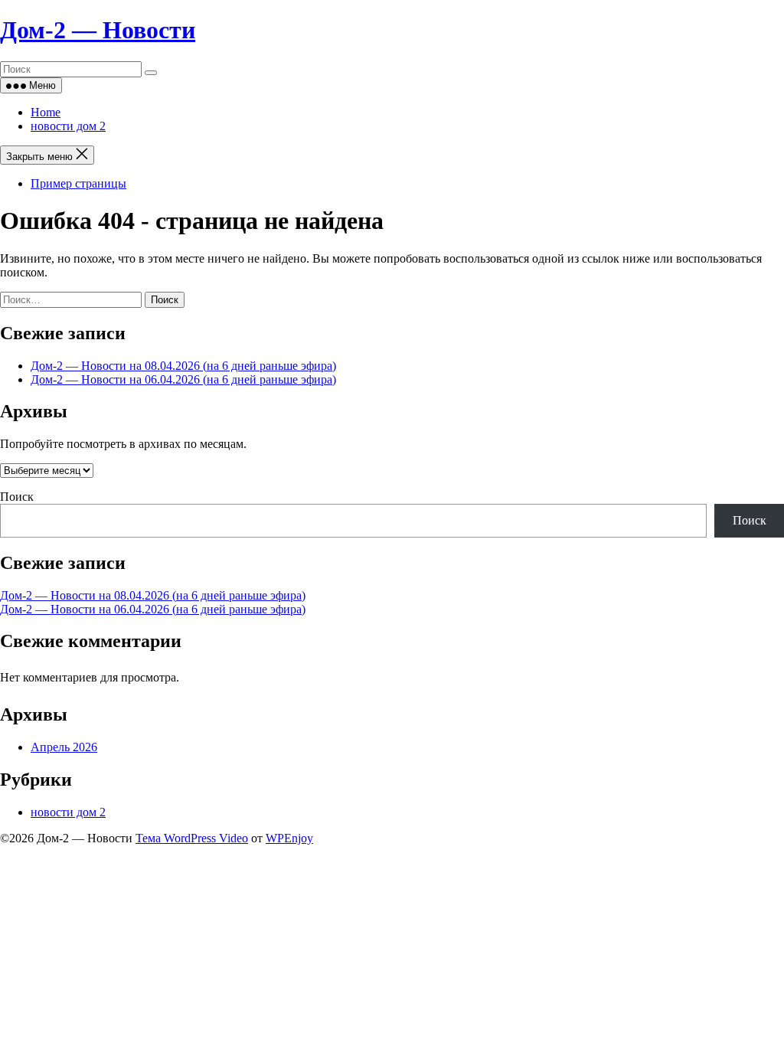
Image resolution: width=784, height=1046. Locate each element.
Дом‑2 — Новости (97, 30)
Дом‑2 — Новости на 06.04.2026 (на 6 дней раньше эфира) (183, 379)
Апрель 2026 (64, 746)
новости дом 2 (68, 125)
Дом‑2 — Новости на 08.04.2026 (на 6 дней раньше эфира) (183, 365)
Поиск (17, 496)
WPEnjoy (289, 838)
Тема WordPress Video (192, 838)
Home (45, 112)
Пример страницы (78, 183)
